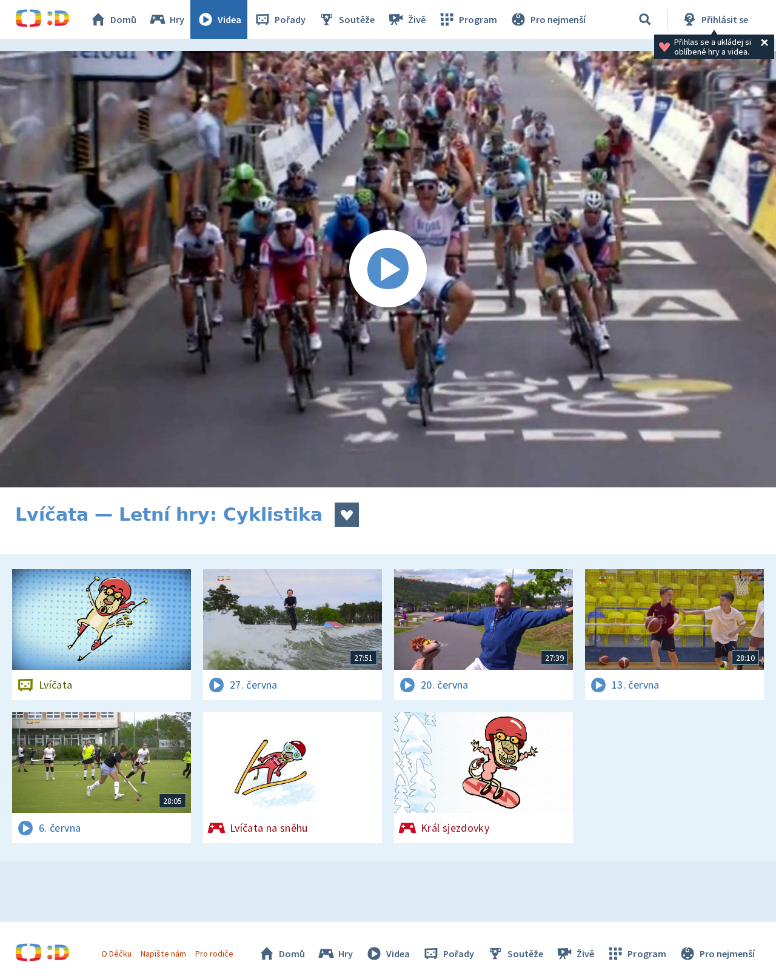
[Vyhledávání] (645, 19)
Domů (123, 19)
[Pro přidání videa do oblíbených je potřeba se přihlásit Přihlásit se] (347, 515)
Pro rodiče (214, 953)
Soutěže (357, 19)
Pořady (290, 19)
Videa (229, 19)
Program (478, 19)
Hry (177, 19)
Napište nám (163, 953)
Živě (417, 19)
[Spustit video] (388, 269)
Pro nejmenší (558, 19)
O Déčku (116, 953)
